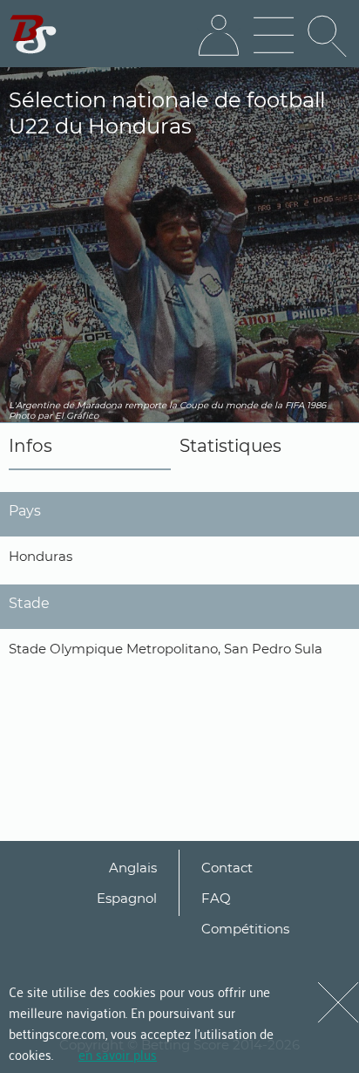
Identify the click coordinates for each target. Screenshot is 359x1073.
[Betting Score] (33, 34)
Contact (227, 867)
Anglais (133, 867)
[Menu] (273, 35)
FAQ (216, 898)
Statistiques (230, 445)
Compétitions (245, 928)
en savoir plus (117, 1054)
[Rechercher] (328, 35)
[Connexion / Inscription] (218, 35)
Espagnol (127, 898)
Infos (30, 445)
